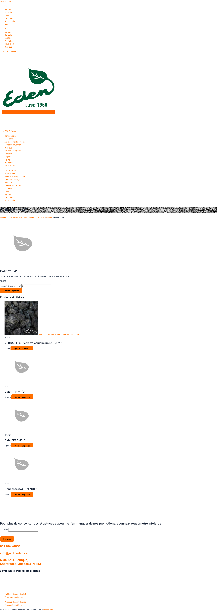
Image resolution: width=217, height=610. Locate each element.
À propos (8, 9)
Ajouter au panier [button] (21, 348)
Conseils (8, 12)
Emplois (8, 15)
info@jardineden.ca (14, 553)
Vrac (6, 6)
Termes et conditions (13, 597)
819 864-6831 (10, 546)
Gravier (49, 217)
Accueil (3, 217)
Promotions (9, 18)
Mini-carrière (10, 139)
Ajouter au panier (11, 291)
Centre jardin (10, 136)
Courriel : (4, 530)
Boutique (8, 24)
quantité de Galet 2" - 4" (10, 286)
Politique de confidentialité (16, 594)
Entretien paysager (13, 145)
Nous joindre (10, 21)
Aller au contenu (7, 1)
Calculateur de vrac (13, 151)
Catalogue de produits (17, 217)
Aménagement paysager (15, 142)
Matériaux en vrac (36, 217)
